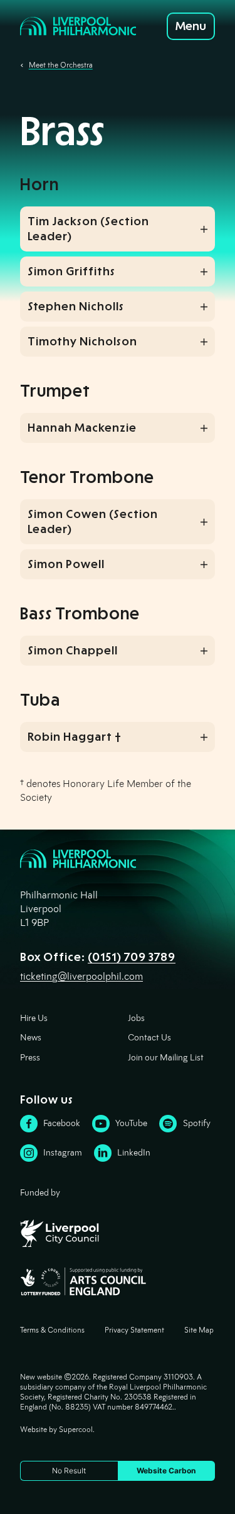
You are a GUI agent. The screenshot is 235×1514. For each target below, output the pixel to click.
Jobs (136, 1018)
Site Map (199, 1329)
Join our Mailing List (166, 1057)
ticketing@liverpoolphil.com (81, 976)
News (30, 1037)
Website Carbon (166, 1470)
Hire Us (34, 1018)
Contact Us (149, 1037)
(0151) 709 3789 (131, 957)
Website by (56, 1429)
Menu (190, 26)
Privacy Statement (134, 1329)
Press (30, 1057)
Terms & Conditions (52, 1329)
